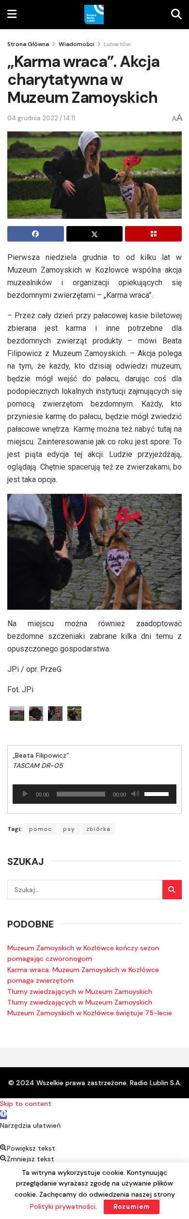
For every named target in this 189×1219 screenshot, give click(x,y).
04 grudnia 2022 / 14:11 (41, 118)
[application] (94, 794)
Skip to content (25, 1103)
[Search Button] (172, 889)
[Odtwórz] (25, 794)
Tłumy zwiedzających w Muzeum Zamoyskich (79, 991)
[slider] (158, 793)
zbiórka (98, 829)
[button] (3, 1114)
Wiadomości (76, 44)
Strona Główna (28, 44)
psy (69, 829)
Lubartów (117, 44)
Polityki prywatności (62, 1206)
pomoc (40, 829)
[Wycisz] (135, 794)
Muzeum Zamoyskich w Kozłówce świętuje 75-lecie (89, 1012)
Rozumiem (131, 1207)
